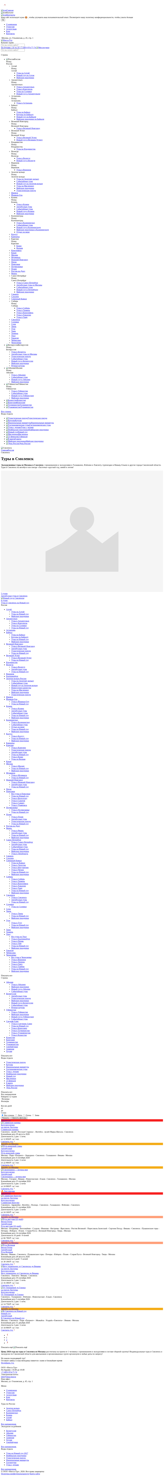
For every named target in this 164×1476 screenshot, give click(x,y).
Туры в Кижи (17, 757)
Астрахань (10, 630)
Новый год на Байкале (26, 117)
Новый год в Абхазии (20, 379)
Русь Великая (7, 1252)
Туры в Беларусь (18, 352)
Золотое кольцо (13, 1408)
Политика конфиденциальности (15, 1474)
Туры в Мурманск (19, 775)
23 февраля (22, 437)
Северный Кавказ (19, 299)
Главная (10, 10)
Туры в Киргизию (19, 1028)
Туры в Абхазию (18, 375)
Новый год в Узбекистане (22, 396)
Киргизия (21, 402)
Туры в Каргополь (24, 89)
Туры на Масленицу (25, 186)
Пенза (14, 262)
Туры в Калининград (25, 223)
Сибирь (9, 877)
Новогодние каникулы (21, 688)
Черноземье (16, 343)
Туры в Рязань (17, 831)
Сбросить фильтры (19, 1118)
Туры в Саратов (18, 801)
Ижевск (14, 193)
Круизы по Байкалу (25, 114)
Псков (14, 269)
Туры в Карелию (18, 748)
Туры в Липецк (18, 962)
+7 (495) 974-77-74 (18, 47)
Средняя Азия (12, 1021)
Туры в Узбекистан (19, 391)
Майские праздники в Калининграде (32, 230)
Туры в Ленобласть (19, 854)
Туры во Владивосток (25, 149)
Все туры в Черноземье (21, 957)
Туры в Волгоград (19, 798)
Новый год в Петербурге (27, 290)
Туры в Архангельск (25, 87)
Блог (8, 31)
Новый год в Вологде (25, 161)
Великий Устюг (13, 655)
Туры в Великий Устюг (26, 137)
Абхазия (9, 982)
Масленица (23, 434)
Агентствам (11, 29)
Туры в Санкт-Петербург (27, 283)
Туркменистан (27, 407)
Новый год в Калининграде (28, 227)
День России (24, 443)
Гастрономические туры (40, 425)
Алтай (9, 609)
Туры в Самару (17, 803)
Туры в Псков (17, 817)
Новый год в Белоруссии (22, 361)
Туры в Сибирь (23, 308)
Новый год (22, 432)
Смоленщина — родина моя (13, 1177)
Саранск (15, 294)
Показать (5, 1118)
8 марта (18, 439)
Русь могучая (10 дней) (11, 1226)
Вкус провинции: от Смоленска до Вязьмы (20, 1273)
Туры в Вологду (23, 158)
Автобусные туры (24, 207)
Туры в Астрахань (24, 103)
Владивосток (12, 662)
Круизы (18, 420)
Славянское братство (10, 1203)
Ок (3, 20)
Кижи (19, 246)
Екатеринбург (12, 676)
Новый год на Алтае (25, 75)
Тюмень (14, 333)
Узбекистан (11, 1010)
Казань (9, 706)
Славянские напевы (9, 1129)
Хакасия (15, 338)
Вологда (9, 665)
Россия (11, 450)
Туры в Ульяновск (19, 805)
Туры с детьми (27, 427)
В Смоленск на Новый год (12, 1318)
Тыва (13, 331)
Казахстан (21, 400)
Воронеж (10, 674)
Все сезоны (9, 1115)
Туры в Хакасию (23, 315)
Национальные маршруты (42, 423)
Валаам (19, 248)
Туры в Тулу (16, 923)
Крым (13, 253)
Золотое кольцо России (16, 678)
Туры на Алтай (23, 73)
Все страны (6, 411)
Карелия (9, 745)
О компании (11, 24)
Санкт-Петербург (13, 840)
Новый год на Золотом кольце (29, 184)
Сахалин (15, 296)
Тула (13, 329)
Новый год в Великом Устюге (29, 140)
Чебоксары (16, 340)
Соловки (15, 322)
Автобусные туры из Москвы (29, 285)
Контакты (11, 15)
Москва (14, 255)
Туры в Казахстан (19, 1035)
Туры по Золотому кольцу (27, 179)
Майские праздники (25, 78)
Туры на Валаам (18, 759)
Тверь (13, 326)
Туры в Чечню (17, 870)
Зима (37, 1115)
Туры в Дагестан (18, 865)
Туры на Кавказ (18, 863)
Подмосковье (17, 267)
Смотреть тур (7, 1141)
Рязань (14, 273)
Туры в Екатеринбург (20, 939)
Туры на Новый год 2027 (17, 1453)
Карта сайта (35, 1474)
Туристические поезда (26, 190)
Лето (20, 1115)
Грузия (9, 1051)
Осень (29, 1115)
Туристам (10, 27)
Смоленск (15, 319)
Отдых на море (23, 232)
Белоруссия (11, 994)
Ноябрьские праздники (38, 430)
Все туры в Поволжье (20, 794)
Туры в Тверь (17, 913)
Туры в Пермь (17, 941)
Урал (13, 336)
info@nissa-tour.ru (8, 1377)
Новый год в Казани (25, 211)
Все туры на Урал (19, 937)
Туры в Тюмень (23, 310)
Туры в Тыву (22, 317)
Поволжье (15, 264)
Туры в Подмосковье (20, 810)
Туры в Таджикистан (20, 1030)
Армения (10, 1049)
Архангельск (11, 619)
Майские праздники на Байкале (30, 119)
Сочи (13, 324)
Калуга (14, 234)
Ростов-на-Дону (18, 271)
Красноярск (16, 250)
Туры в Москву (18, 766)
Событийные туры (24, 181)
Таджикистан (26, 405)
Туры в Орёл (16, 964)
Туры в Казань (22, 204)
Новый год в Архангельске (28, 94)
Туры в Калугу (17, 736)
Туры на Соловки (24, 91)
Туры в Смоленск (19, 897)
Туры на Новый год (20, 614)
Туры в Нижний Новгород (23, 782)
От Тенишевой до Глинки (12, 1294)
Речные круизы (18, 366)
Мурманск (15, 257)
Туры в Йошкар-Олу (20, 701)
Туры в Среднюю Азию (21, 1024)
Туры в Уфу (16, 943)
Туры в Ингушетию (20, 867)
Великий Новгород (14, 644)
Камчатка (15, 237)
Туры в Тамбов (17, 966)
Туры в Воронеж (23, 170)
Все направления (9, 1424)
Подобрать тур (7, 1363)
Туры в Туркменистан (20, 1033)
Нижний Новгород (19, 260)
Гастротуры (11, 1462)
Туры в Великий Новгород (28, 128)
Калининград (12, 720)
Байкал (9, 632)
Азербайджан (12, 1047)
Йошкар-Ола (16, 195)
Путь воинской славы (10, 1153)
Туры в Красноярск (24, 313)
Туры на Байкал (23, 112)
